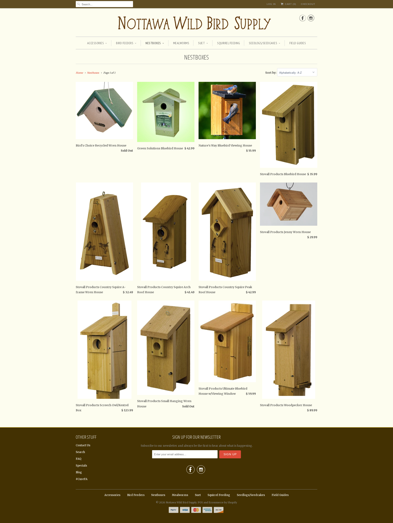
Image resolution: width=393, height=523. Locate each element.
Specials (81, 465)
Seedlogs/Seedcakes (263, 43)
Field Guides (297, 43)
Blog (79, 472)
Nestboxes (153, 43)
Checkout (308, 4)
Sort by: (271, 72)
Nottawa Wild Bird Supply (181, 502)
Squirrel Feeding (228, 43)
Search (80, 452)
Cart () (290, 4)
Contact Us (83, 445)
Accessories (95, 43)
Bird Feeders (124, 43)
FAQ (78, 459)
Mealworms (181, 43)
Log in (271, 4)
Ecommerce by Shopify (223, 502)
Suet (201, 43)
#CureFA (81, 479)
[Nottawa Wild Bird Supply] (196, 23)
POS (200, 502)
